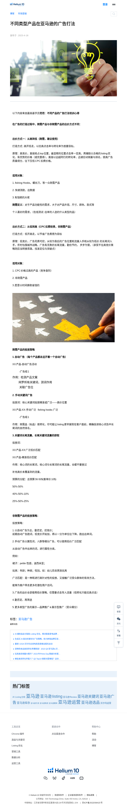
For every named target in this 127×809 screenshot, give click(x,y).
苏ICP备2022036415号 (92, 803)
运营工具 (16, 763)
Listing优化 (17, 745)
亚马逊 (32, 696)
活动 (94, 739)
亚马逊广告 (25, 619)
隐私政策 (90, 795)
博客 (12, 13)
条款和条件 (59, 795)
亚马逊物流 (44, 703)
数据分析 (16, 757)
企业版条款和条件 (75, 795)
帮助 (94, 734)
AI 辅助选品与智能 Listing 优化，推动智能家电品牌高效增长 (38, 634)
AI (14, 697)
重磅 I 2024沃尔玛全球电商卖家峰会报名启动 (34, 644)
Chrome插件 (18, 734)
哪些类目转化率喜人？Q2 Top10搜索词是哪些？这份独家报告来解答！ (38, 659)
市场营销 (22, 13)
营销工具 (16, 751)
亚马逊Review (70, 697)
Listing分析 (20, 697)
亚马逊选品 (90, 702)
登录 (105, 4)
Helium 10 (35, 795)
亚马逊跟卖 (53, 703)
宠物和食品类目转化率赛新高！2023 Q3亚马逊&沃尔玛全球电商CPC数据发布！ (38, 649)
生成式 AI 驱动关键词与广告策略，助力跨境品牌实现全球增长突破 (38, 639)
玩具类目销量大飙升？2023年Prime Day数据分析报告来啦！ (38, 654)
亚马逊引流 (35, 703)
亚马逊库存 (23, 702)
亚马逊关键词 (88, 696)
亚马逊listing (51, 696)
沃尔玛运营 (105, 703)
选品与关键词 (18, 739)
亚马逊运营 (69, 702)
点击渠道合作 (58, 734)
